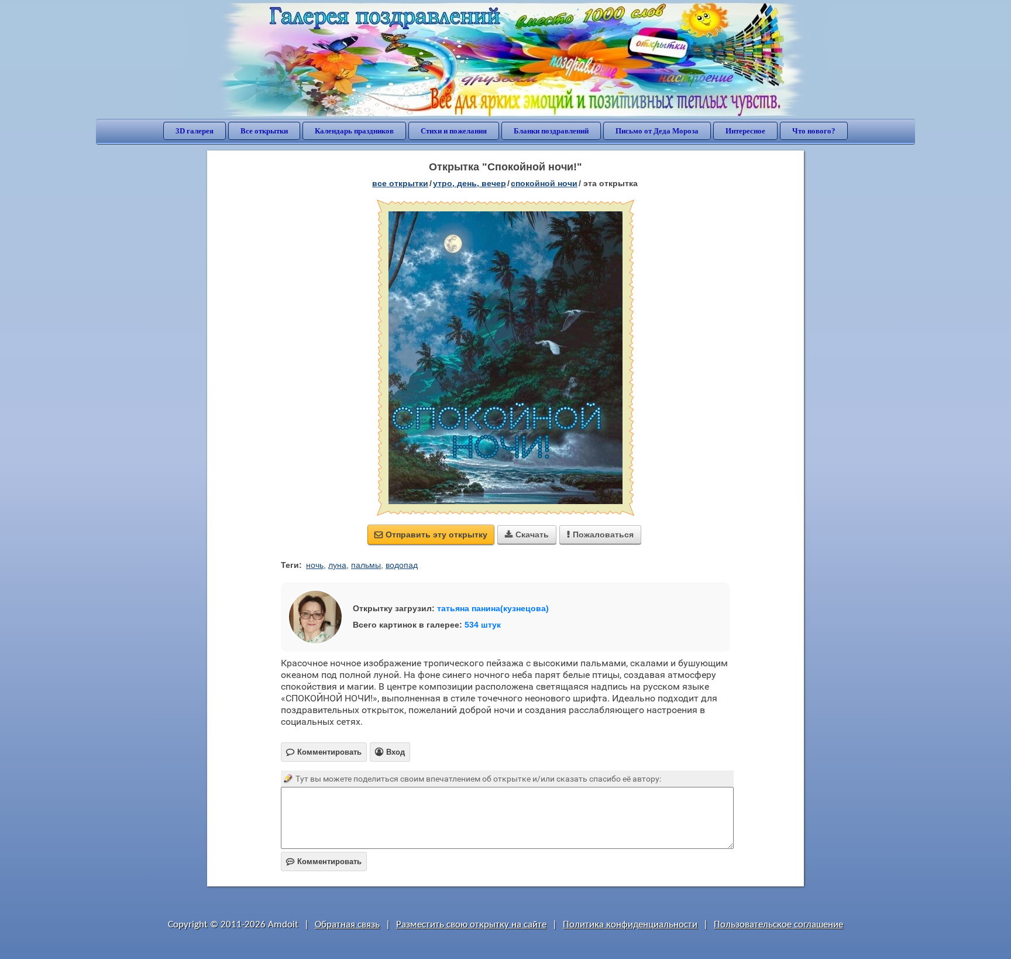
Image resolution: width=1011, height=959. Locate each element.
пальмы (366, 565)
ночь (315, 565)
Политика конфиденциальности (630, 925)
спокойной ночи (544, 183)
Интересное (745, 130)
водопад (402, 565)
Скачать (527, 534)
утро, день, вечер (469, 183)
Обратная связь (347, 925)
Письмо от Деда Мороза (657, 130)
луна (337, 565)
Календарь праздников (354, 130)
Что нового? (813, 130)
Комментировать (324, 861)
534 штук (483, 624)
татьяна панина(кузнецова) (493, 608)
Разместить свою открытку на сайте (471, 925)
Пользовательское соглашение (778, 925)
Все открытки (264, 130)
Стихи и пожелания (454, 130)
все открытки (400, 183)
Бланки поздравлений (551, 130)
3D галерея (195, 130)
